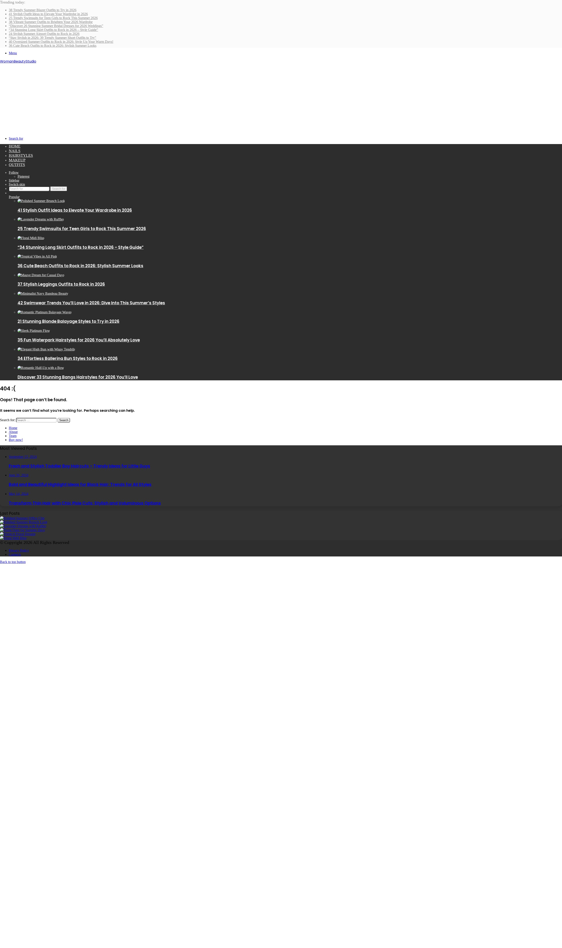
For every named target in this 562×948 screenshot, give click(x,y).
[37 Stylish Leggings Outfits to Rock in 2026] (41, 275)
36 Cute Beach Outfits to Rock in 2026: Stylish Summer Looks (52, 45)
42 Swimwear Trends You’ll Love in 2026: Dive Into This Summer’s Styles (91, 303)
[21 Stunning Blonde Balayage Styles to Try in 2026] (45, 312)
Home (14, 146)
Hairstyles (21, 155)
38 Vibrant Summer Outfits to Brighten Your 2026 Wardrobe (51, 22)
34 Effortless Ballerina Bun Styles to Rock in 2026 (68, 358)
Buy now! (16, 440)
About (13, 432)
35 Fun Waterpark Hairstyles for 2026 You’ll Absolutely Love (79, 340)
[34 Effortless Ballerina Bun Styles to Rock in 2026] (46, 349)
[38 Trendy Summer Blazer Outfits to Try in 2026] (22, 518)
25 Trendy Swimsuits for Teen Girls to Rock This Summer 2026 (53, 18)
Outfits (17, 165)
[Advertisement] (281, 97)
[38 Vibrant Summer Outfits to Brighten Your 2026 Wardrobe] (22, 530)
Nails (14, 151)
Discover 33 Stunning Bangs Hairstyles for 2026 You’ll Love (78, 377)
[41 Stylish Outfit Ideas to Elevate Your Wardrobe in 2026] (41, 201)
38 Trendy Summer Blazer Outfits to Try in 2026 (42, 10)
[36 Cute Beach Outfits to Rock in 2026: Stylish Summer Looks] (37, 256)
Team (12, 436)
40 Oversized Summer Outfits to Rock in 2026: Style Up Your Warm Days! (61, 41)
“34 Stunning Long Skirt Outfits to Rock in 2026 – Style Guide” (53, 30)
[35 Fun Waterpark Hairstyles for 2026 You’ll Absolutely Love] (34, 330)
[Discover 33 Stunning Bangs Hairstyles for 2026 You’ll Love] (41, 368)
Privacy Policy (19, 550)
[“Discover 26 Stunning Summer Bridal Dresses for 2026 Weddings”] (18, 534)
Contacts (15, 554)
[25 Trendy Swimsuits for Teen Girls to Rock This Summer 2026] (41, 219)
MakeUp (17, 160)
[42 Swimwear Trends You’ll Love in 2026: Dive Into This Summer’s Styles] (43, 293)
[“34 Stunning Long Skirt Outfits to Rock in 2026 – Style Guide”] (31, 238)
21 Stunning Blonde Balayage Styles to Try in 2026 (68, 321)
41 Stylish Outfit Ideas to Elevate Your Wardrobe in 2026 (48, 14)
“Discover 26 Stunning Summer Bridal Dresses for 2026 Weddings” (56, 26)
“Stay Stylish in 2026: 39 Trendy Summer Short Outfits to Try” (52, 38)
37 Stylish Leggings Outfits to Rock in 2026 (61, 284)
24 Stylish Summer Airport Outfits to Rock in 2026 (44, 34)
